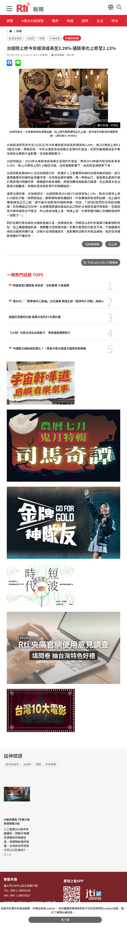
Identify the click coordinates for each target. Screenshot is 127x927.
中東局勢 (54, 38)
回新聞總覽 (92, 244)
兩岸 (55, 20)
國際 (85, 20)
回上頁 (112, 244)
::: (8, 31)
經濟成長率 (15, 38)
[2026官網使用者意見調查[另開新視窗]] (63, 650)
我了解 (65, 920)
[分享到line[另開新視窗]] (18, 63)
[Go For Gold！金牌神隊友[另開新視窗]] (63, 525)
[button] (9, 9)
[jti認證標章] (93, 895)
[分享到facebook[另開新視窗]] (9, 63)
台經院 (31, 38)
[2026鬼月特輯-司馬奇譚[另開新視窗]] (63, 448)
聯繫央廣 (10, 879)
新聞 (18, 31)
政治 (114, 20)
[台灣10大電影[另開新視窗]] (41, 713)
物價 (42, 38)
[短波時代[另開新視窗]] (41, 588)
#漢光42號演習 (32, 20)
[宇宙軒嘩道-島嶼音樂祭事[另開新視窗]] (41, 385)
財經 (70, 20)
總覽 (10, 20)
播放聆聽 (73, 38)
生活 (100, 20)
